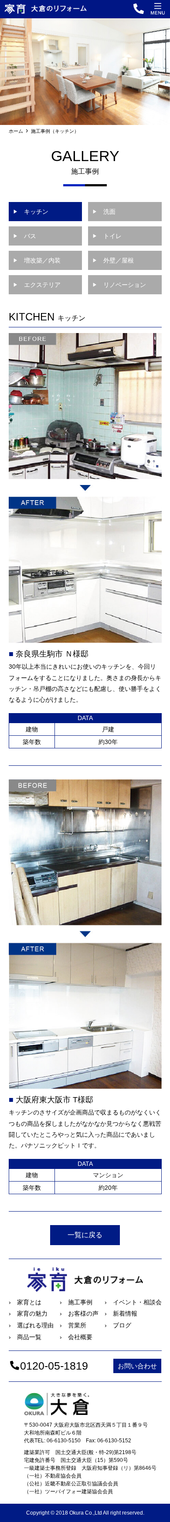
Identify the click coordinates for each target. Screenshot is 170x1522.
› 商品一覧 (25, 1336)
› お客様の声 (79, 1313)
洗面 (104, 211)
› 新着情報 (121, 1313)
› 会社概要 (76, 1336)
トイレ (107, 235)
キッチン (30, 211)
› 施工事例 (76, 1302)
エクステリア (37, 284)
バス (24, 235)
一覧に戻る (85, 1235)
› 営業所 (73, 1325)
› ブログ (118, 1325)
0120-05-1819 (54, 1366)
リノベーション (119, 284)
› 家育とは (25, 1302)
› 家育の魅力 (28, 1313)
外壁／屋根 (113, 260)
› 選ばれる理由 (31, 1325)
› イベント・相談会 (133, 1302)
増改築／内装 (37, 260)
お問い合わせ (137, 1366)
